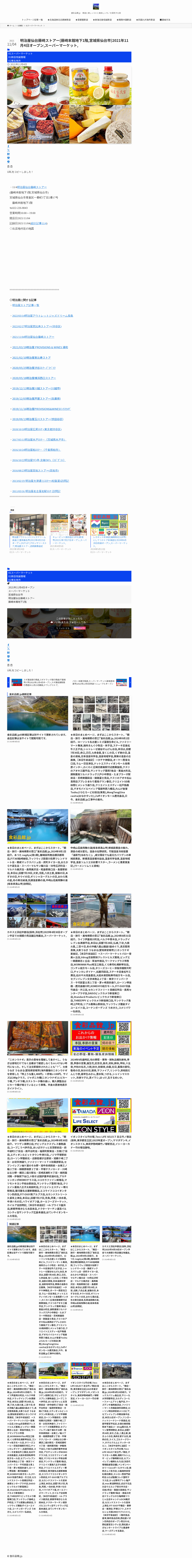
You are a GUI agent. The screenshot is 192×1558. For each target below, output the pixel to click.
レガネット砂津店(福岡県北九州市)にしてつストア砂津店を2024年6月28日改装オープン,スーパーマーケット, (110, 542)
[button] (8, 146)
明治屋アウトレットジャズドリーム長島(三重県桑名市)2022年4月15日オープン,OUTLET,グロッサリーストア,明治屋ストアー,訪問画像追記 (29, 542)
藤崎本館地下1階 (17, 601)
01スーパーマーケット (20, 53)
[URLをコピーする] (10, 167)
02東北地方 (14, 60)
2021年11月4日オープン (21, 587)
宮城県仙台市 (15, 594)
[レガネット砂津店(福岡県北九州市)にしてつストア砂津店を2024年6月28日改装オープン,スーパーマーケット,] (109, 524)
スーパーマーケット (19, 591)
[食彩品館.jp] (96, 7)
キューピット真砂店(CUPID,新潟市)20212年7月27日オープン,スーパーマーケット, (70, 540)
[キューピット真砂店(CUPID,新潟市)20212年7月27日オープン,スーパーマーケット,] (68, 524)
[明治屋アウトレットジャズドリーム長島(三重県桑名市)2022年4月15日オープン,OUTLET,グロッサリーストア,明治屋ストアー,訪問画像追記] (28, 524)
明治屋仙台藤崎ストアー (21, 598)
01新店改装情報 (17, 57)
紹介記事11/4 (38, 223)
